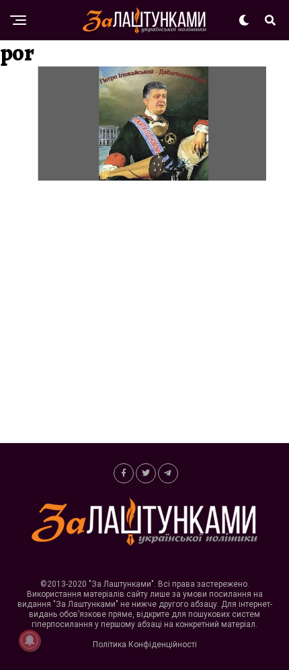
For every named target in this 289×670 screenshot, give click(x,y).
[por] (144, 177)
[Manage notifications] (29, 640)
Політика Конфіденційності (145, 644)
